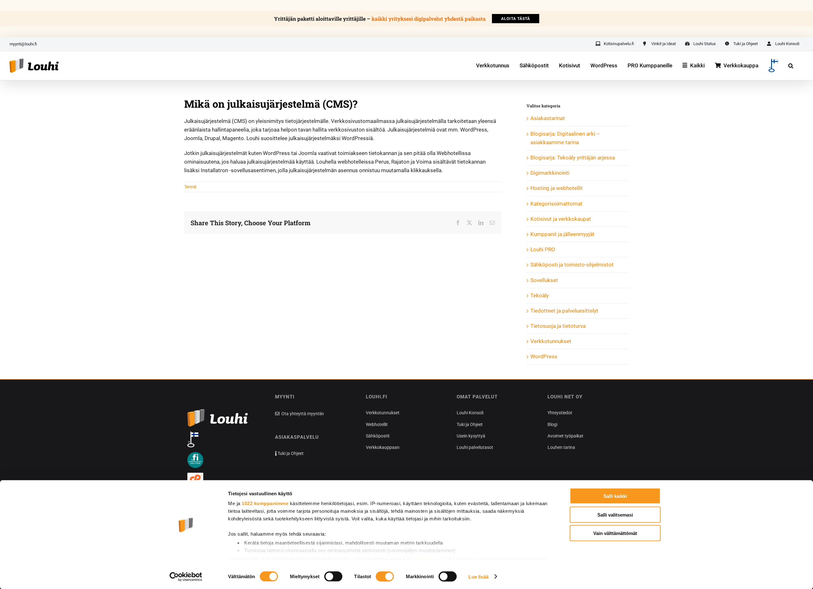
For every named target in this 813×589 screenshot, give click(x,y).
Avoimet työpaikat (565, 435)
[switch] (333, 576)
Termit (190, 186)
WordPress (543, 356)
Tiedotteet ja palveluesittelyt (564, 311)
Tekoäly (539, 295)
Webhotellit (377, 424)
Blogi (552, 424)
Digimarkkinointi (549, 173)
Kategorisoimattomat (556, 203)
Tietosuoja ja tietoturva (558, 326)
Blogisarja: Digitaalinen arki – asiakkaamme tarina (565, 138)
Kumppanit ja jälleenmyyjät (562, 234)
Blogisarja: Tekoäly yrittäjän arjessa (572, 157)
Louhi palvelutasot (475, 447)
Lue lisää (478, 576)
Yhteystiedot (560, 412)
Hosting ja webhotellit (556, 188)
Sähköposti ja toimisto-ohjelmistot (572, 264)
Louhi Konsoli (470, 412)
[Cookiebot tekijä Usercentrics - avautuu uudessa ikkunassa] (186, 576)
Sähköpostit (378, 435)
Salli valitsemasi (615, 514)
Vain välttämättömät (615, 533)
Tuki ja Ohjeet (290, 453)
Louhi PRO (542, 249)
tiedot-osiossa (427, 559)
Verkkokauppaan (383, 447)
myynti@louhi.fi (23, 44)
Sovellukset (544, 280)
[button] (790, 65)
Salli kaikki (615, 496)
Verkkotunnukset (550, 341)
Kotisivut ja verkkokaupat (560, 219)
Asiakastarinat (547, 118)
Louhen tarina (561, 447)
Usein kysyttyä (471, 435)
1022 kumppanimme (265, 503)
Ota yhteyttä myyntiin (302, 413)
